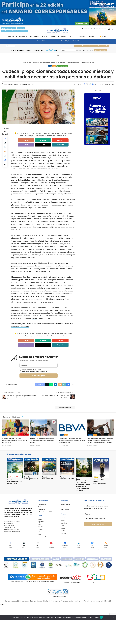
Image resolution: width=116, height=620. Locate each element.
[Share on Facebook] (84, 84)
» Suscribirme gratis (100, 50)
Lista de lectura (94, 29)
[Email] (5, 151)
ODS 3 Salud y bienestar (62, 66)
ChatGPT (43, 140)
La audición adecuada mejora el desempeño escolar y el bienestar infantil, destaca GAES (14, 440)
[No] (114, 617)
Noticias (5, 435)
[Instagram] (37, 545)
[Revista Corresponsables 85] (31, 466)
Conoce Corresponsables (8, 28)
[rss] (105, 545)
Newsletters (103, 29)
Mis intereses (85, 29)
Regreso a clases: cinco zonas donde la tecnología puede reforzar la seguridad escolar (42, 440)
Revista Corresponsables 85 (31, 478)
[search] (109, 28)
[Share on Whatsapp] (51, 384)
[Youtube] (51, 545)
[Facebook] (10, 545)
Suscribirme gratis (38, 376)
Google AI (60, 140)
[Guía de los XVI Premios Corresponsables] (101, 468)
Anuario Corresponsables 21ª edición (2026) (14, 482)
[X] (24, 545)
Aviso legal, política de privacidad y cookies (65, 601)
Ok (101, 617)
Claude (26, 140)
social (23, 244)
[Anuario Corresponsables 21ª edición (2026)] (15, 468)
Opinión (50, 66)
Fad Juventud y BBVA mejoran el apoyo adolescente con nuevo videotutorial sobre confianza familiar (72, 440)
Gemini (26, 145)
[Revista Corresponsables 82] (67, 466)
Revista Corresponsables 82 (67, 478)
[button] (90, 84)
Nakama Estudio (42, 601)
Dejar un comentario (65, 407)
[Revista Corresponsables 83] (49, 466)
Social (54, 66)
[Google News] (65, 545)
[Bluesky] (92, 545)
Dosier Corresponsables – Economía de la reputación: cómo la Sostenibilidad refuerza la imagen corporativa (83, 484)
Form (2, 604)
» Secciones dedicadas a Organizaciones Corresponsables (91, 46)
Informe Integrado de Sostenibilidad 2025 (97, 601)
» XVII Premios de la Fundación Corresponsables (14, 31)
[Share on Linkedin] (5, 147)
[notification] (112, 29)
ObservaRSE (21, 28)
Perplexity (60, 145)
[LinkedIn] (78, 545)
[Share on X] (87, 84)
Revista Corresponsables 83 (49, 478)
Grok (43, 145)
